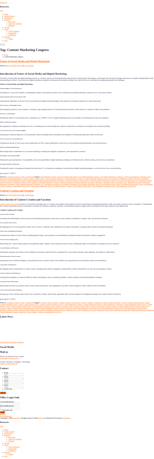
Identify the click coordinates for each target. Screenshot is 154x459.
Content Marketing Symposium (112, 305)
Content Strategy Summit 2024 (21, 306)
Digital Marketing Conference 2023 (88, 308)
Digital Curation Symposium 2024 (64, 308)
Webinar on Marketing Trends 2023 (50, 312)
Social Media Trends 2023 (82, 186)
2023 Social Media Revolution (67, 177)
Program (7, 20)
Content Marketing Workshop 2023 (95, 179)
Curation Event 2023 (97, 306)
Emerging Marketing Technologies (77, 181)
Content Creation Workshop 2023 (132, 303)
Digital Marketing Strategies (36, 181)
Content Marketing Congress (73, 179)
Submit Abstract (9, 16)
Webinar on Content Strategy (27, 312)
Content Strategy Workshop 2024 (43, 306)
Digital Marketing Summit (133, 308)
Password (7, 406)
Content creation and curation (9, 204)
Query (6, 385)
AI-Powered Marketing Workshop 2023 (137, 177)
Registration (8, 18)
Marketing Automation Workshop (91, 182)
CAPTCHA (8, 389)
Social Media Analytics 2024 (110, 184)
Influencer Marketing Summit (70, 182)
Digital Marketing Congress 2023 (112, 308)
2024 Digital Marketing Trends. (88, 177)
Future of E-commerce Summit (141, 181)
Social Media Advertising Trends (89, 184)
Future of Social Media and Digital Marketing (25, 61)
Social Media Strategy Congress (62, 186)
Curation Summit (110, 306)
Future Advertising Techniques (99, 181)
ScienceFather (29, 66)
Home (6, 14)
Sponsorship (12, 33)
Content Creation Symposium (91, 303)
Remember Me (7, 410)
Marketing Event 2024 (89, 310)
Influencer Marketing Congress (49, 182)
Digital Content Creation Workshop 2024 (20, 308)
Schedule (11, 25)
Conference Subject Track (15, 177)
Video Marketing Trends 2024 (126, 186)
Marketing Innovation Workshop (139, 182)
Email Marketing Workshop (56, 181)
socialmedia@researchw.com (9, 358)
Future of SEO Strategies (29, 182)
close (1, 11)
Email (6, 377)
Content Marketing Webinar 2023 (135, 305)
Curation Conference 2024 (63, 306)
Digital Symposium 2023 (22, 310)
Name (6, 373)
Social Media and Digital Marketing (12, 342)
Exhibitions (12, 35)
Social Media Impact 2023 (21, 186)
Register (2, 414)
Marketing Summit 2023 (106, 310)
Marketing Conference (38, 310)
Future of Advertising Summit (120, 181)
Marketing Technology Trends (10, 184)
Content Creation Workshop (54, 179)
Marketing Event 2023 (73, 310)
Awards (6, 27)
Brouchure (11, 22)
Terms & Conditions (15, 24)
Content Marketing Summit (92, 305)
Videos (10, 39)
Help (5, 41)
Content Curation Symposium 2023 (51, 305)
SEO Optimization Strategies (50, 184)
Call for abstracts (13, 31)
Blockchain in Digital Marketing (10, 179)
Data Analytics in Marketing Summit (120, 179)
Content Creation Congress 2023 (33, 179)
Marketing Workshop (138, 310)
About (6, 29)
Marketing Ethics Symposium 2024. (115, 182)
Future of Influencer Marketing (10, 182)
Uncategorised (29, 177)
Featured (7, 37)
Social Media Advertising (69, 184)
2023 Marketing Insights (48, 177)
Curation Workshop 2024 (125, 306)
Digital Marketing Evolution (17, 181)
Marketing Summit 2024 (123, 310)
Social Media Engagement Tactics (132, 184)
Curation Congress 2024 (81, 306)
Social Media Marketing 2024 (41, 186)
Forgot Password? (6, 416)
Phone (6, 381)
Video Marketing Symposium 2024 (103, 186)
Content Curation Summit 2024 (27, 305)
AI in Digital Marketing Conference (112, 177)
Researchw (3, 2)
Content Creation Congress (49, 303)
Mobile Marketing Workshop (30, 184)
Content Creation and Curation (17, 190)
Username (7, 402)
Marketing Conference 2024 (56, 310)
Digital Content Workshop (43, 308)
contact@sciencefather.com (9, 364)
